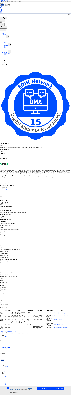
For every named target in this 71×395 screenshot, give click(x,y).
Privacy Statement (5, 351)
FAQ (2, 57)
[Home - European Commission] (7, 5)
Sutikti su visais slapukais (43, 388)
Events (5, 47)
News (5, 46)
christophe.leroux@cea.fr (4, 189)
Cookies (3, 381)
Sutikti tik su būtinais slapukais (56, 388)
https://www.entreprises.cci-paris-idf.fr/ (61, 327)
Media (5, 54)
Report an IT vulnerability (6, 379)
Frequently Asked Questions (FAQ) (8, 350)
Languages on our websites (7, 380)
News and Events (5, 45)
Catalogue (4, 34)
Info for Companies (7, 38)
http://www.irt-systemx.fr (58, 324)
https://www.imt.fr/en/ (58, 319)
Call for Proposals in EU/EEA (9, 40)
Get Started (4, 37)
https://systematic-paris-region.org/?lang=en (62, 321)
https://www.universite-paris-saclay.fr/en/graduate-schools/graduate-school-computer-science (61, 313)
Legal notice (4, 383)
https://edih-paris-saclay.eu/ (5, 155)
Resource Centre (5, 52)
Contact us (4, 378)
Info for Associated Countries (9, 39)
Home (3, 32)
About (3, 33)
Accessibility (4, 384)
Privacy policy (4, 382)
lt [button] (2, 10)
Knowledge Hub (7, 53)
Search (3, 13)
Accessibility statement (6, 347)
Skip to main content (4, 0)
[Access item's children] (7, 36)
